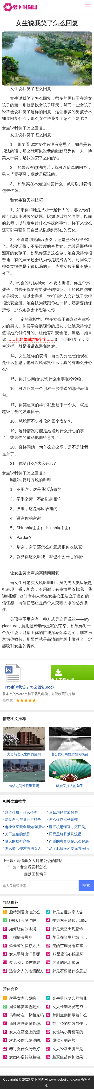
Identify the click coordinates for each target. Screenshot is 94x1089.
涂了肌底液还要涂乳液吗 (69, 848)
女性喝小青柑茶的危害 (71, 1032)
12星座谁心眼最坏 (68, 954)
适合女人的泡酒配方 (26, 971)
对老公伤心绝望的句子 (28, 1040)
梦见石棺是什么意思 (69, 971)
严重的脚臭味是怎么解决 (69, 841)
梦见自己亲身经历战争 (23, 820)
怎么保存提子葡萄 (63, 820)
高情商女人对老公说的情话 (39, 861)
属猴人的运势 (63, 1040)
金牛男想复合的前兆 (69, 998)
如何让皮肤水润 (22, 929)
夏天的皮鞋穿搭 (17, 841)
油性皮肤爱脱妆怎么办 (28, 1023)
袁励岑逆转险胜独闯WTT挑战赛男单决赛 (44, 1057)
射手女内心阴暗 (22, 998)
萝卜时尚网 (39, 1079)
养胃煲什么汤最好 (24, 1049)
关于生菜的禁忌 (17, 834)
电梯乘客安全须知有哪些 (25, 827)
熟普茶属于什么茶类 (21, 812)
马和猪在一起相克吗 (26, 1015)
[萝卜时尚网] (20, 7)
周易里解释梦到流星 (65, 834)
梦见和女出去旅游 (24, 962)
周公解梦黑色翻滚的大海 (30, 1007)
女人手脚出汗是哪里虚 (28, 954)
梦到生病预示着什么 (69, 1015)
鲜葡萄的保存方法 (24, 946)
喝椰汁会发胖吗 (22, 920)
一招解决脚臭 (20, 937)
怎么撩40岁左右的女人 (23, 848)
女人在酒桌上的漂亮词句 (30, 1032)
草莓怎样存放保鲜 (63, 812)
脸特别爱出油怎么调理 (28, 912)
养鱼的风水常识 (65, 962)
